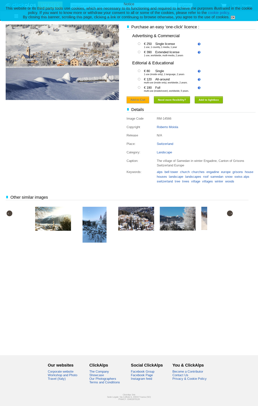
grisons (238, 172)
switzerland (165, 181)
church (185, 172)
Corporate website (60, 371)
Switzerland (165, 143)
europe (226, 172)
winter (219, 181)
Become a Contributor (187, 371)
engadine (212, 172)
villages (207, 181)
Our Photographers (102, 378)
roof (206, 176)
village (195, 181)
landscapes (193, 176)
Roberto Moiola (167, 127)
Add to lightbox (209, 99)
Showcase (96, 375)
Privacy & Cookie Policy (189, 378)
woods (229, 181)
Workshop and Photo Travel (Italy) (62, 376)
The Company (99, 371)
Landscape (164, 152)
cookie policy (218, 13)
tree (177, 181)
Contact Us (180, 375)
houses (162, 176)
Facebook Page (142, 375)
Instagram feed (141, 378)
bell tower (171, 172)
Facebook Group (142, 371)
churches (198, 172)
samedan (216, 176)
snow (229, 176)
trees (185, 181)
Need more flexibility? (172, 99)
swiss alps (241, 176)
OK (233, 17)
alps (160, 172)
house (249, 172)
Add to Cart (138, 99)
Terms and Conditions (104, 382)
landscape (176, 176)
